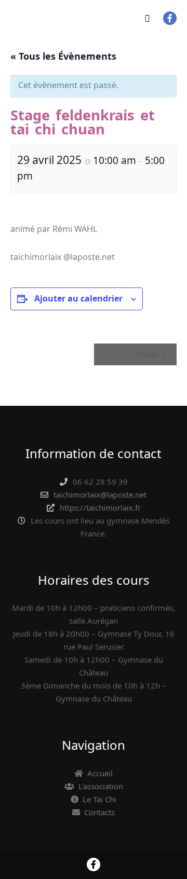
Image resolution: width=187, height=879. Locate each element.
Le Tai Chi (99, 799)
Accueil (100, 773)
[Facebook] (170, 18)
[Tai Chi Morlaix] (20, 18)
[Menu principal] (147, 18)
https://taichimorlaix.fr (100, 507)
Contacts (99, 812)
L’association (100, 786)
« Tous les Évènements (63, 56)
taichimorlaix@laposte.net (100, 494)
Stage (148, 354)
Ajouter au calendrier (78, 298)
